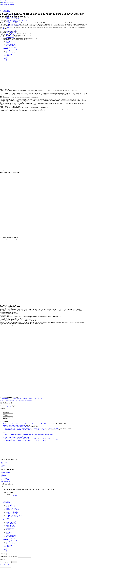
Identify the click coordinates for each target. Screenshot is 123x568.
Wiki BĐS (10, 10)
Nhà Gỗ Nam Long (10, 533)
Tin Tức (5, 549)
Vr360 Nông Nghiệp (11, 536)
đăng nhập (8, 406)
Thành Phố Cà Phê (11, 33)
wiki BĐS (5, 539)
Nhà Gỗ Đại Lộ (9, 532)
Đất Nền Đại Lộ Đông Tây (12, 511)
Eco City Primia (10, 525)
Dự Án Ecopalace (10, 504)
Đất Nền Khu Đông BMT (12, 21)
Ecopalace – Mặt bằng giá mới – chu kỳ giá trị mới (16, 426)
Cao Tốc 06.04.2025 (11, 535)
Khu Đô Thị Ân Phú (11, 508)
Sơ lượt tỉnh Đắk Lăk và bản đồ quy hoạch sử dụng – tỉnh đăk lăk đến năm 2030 (21, 398)
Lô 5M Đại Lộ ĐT (10, 528)
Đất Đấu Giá (9, 518)
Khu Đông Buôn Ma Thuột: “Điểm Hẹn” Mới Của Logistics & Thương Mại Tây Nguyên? (25, 429)
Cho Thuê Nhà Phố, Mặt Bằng (13, 515)
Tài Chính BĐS (10, 542)
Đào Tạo (5, 548)
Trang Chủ (6, 501)
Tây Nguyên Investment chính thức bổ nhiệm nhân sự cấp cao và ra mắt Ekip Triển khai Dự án (28, 424)
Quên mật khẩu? (4, 564)
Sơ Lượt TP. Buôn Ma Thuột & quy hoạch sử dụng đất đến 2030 (16, 400)
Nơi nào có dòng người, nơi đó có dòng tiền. (14, 425)
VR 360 (5, 519)
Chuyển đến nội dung (5, 0)
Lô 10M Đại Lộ (9, 529)
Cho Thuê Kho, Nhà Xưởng (13, 516)
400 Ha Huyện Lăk (11, 538)
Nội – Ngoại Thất (10, 543)
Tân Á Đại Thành (10, 526)
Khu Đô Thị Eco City (11, 506)
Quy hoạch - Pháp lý (4, 10)
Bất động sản (6, 11)
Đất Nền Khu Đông (11, 30)
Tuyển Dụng (6, 546)
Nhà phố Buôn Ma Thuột (12, 18)
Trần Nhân (24, 20)
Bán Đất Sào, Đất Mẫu (11, 514)
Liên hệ (5, 551)
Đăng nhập (14, 562)
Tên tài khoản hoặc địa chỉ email (9, 556)
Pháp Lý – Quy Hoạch (11, 541)
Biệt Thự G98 (9, 531)
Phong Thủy (9, 545)
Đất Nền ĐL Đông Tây (11, 522)
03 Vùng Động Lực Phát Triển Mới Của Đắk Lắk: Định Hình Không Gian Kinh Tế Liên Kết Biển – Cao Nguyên (31, 428)
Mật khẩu (3, 559)
